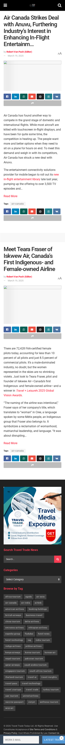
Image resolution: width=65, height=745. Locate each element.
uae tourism (11, 696)
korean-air (50, 652)
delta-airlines (32, 621)
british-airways (13, 615)
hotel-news (44, 634)
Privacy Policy (10, 733)
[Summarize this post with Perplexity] (48, 96)
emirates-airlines (14, 628)
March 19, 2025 (15, 55)
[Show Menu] (5, 5)
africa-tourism (13, 597)
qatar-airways (12, 665)
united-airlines (30, 696)
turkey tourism (51, 689)
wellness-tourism (49, 702)
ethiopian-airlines (38, 628)
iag (29, 640)
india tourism (43, 640)
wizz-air (9, 708)
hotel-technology (14, 640)
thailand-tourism (14, 677)
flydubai (29, 634)
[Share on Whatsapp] (23, 96)
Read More (10, 196)
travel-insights (49, 677)
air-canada (18, 204)
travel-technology (31, 683)
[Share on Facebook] (7, 96)
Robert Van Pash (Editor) (19, 51)
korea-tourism (32, 652)
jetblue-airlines (33, 646)
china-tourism (12, 621)
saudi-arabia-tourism (36, 665)
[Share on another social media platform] (32, 103)
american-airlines (14, 609)
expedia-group (12, 634)
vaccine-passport (14, 702)
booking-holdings (38, 609)
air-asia (40, 597)
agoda (28, 597)
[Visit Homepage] (32, 5)
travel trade (32, 689)
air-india (25, 603)
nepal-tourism (12, 659)
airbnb (38, 603)
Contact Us (53, 733)
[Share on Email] (32, 96)
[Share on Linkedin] (15, 96)
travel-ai (32, 677)
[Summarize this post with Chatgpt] (40, 96)
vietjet (31, 702)
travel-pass (11, 683)
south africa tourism (41, 671)
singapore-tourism (15, 671)
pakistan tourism (34, 659)
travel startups (13, 689)
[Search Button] (59, 5)
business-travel (34, 615)
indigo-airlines (13, 646)
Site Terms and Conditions (42, 729)
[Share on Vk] (56, 96)
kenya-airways (12, 652)
